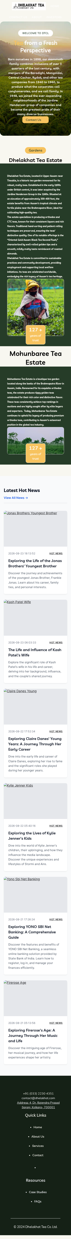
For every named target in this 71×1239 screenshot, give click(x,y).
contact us (33, 120)
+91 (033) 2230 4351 (38, 1093)
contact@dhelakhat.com (38, 1098)
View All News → (16, 498)
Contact (37, 1155)
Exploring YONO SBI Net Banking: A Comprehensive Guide (32, 932)
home (38, 1127)
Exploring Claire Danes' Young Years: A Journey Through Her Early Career (35, 744)
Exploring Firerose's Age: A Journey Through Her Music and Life (33, 1035)
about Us (37, 1136)
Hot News (56, 553)
